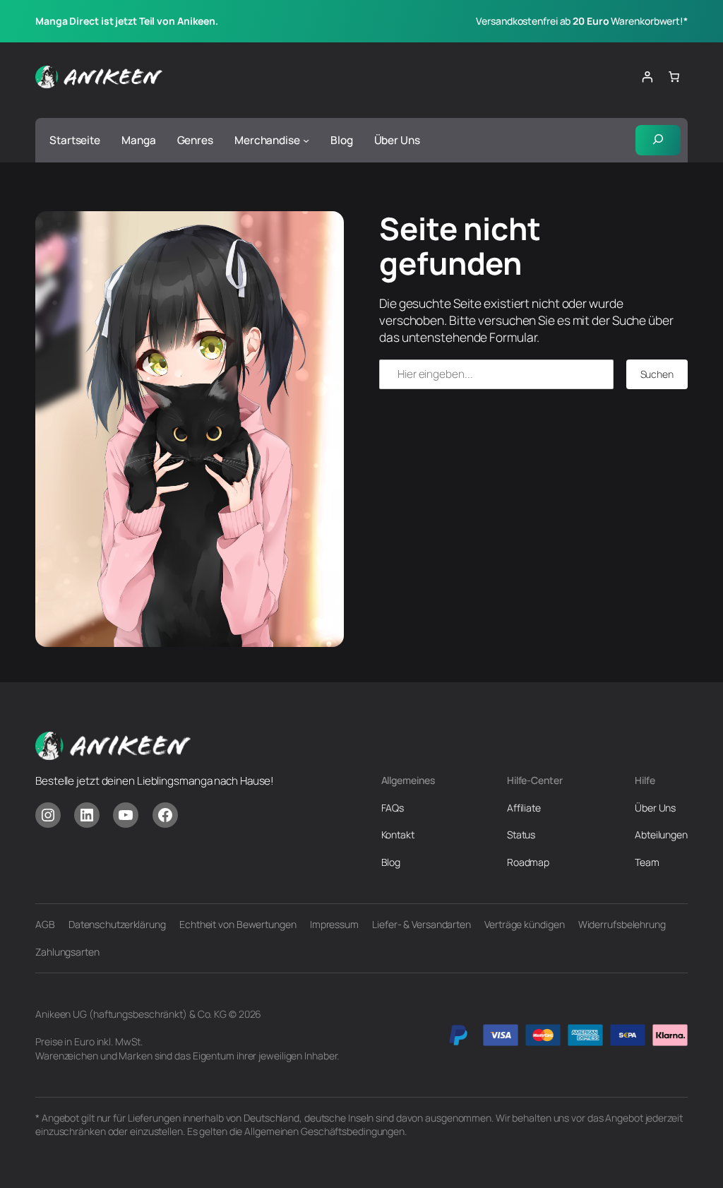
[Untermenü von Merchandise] (306, 140)
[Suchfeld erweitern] (658, 140)
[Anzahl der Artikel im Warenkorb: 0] (674, 77)
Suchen (657, 374)
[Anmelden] (646, 77)
